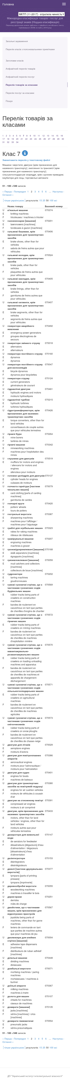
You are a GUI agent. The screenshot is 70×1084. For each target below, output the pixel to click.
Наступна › (58, 191)
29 (58, 138)
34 (17, 142)
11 (39, 135)
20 (17, 138)
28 (54, 138)
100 (51, 200)
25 (40, 138)
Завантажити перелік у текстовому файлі (26, 160)
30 (63, 138)
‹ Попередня (19, 191)
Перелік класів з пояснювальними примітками (30, 49)
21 (22, 138)
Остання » (8, 194)
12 (43, 135)
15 (57, 135)
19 (13, 138)
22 (26, 138)
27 (49, 138)
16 (62, 135)
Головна (8, 4)
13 (48, 135)
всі (55, 200)
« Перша (7, 191)
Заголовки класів (14, 60)
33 (13, 142)
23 (31, 138)
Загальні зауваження (17, 41)
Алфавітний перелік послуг (20, 76)
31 (3, 142)
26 (44, 138)
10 (34, 135)
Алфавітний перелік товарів (20, 68)
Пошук (9, 101)
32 (8, 142)
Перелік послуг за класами (20, 92)
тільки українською (14, 200)
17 (3, 138)
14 (52, 135)
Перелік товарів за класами (22, 84)
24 (35, 138)
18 (8, 138)
